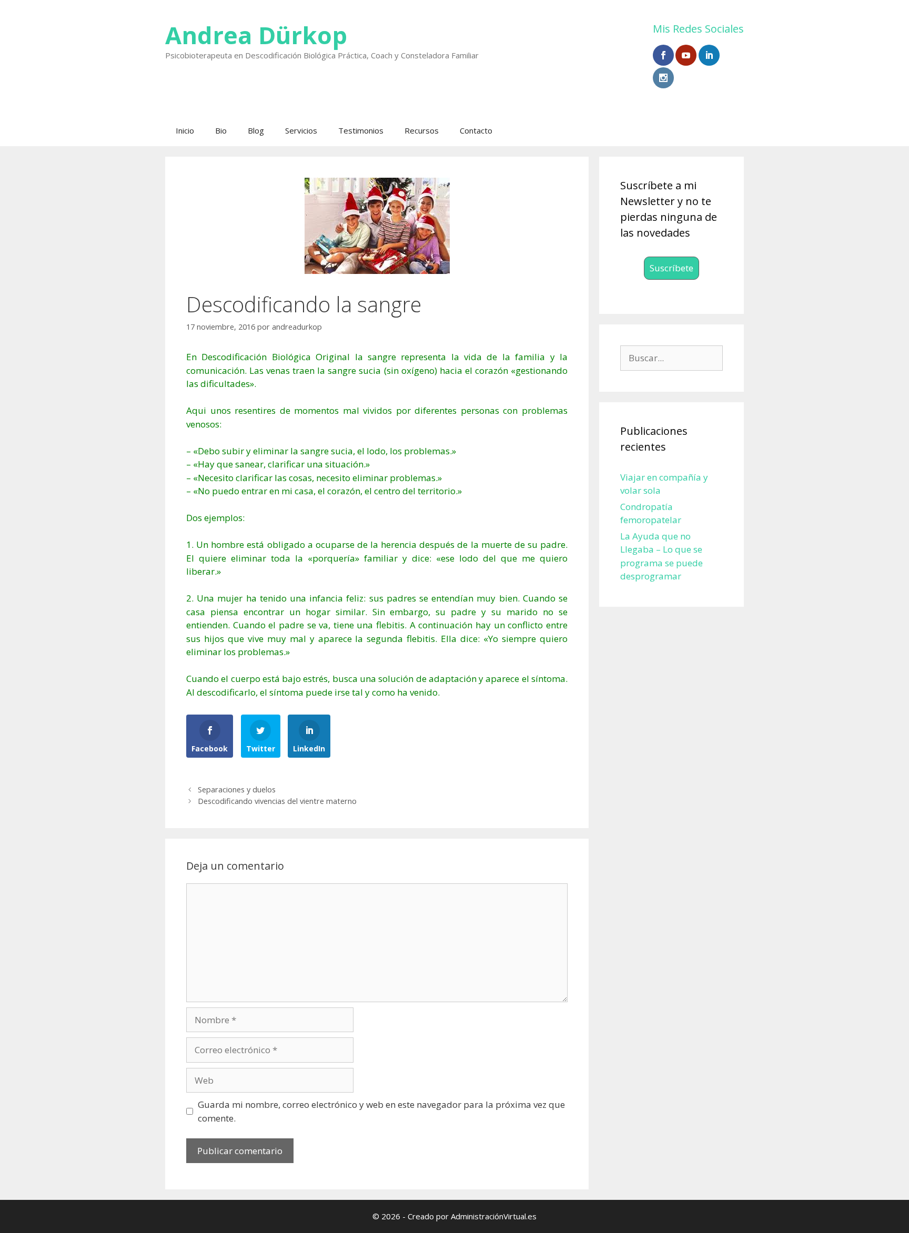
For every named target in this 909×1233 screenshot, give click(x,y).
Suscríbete (671, 268)
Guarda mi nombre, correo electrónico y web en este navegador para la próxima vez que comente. (381, 1111)
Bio (221, 130)
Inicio (185, 130)
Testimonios (360, 130)
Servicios (301, 130)
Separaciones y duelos (237, 789)
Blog (256, 130)
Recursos (422, 130)
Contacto (476, 130)
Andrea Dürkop (256, 35)
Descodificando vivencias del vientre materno (277, 801)
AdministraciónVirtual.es (494, 1216)
